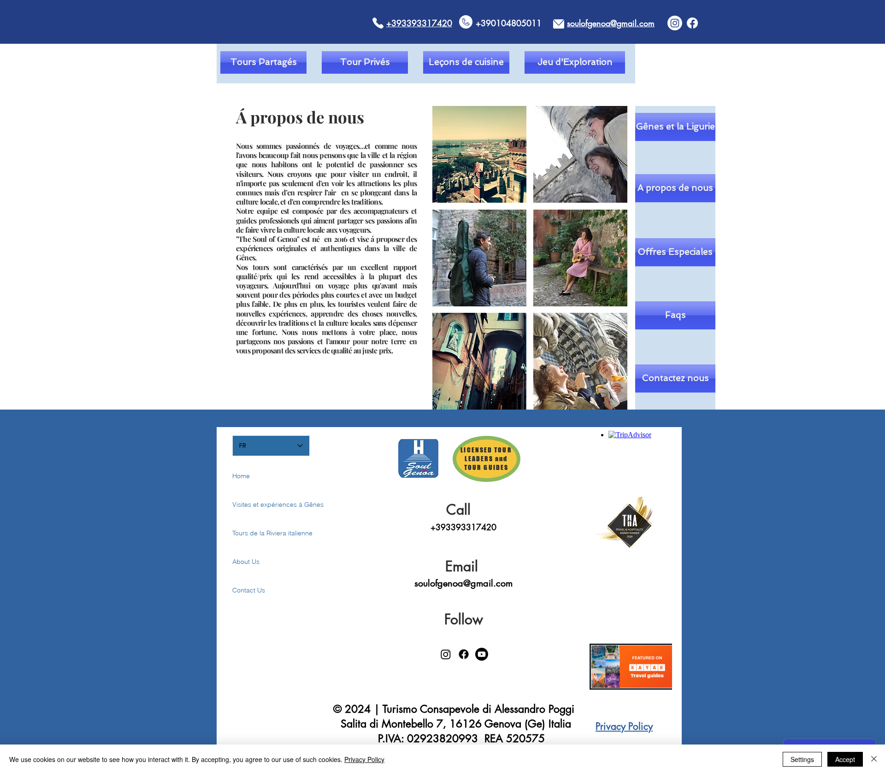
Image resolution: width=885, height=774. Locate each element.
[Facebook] (692, 23)
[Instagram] (674, 23)
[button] (479, 154)
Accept (845, 759)
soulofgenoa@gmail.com (463, 583)
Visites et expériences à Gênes (264, 504)
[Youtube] (481, 654)
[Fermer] (873, 759)
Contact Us (248, 590)
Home (241, 476)
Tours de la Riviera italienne (264, 533)
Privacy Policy (364, 759)
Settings (802, 759)
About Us (246, 561)
